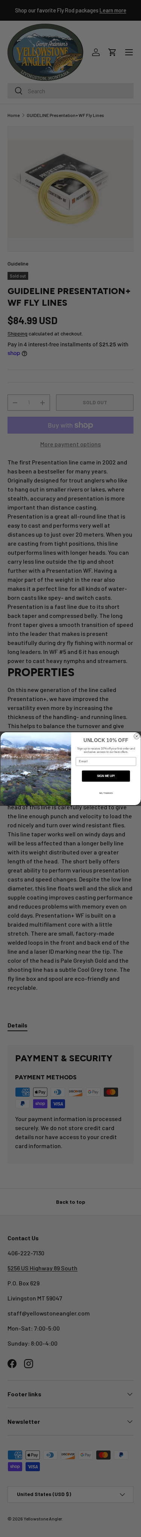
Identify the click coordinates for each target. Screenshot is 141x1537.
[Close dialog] (136, 736)
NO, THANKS (105, 793)
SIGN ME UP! (106, 775)
